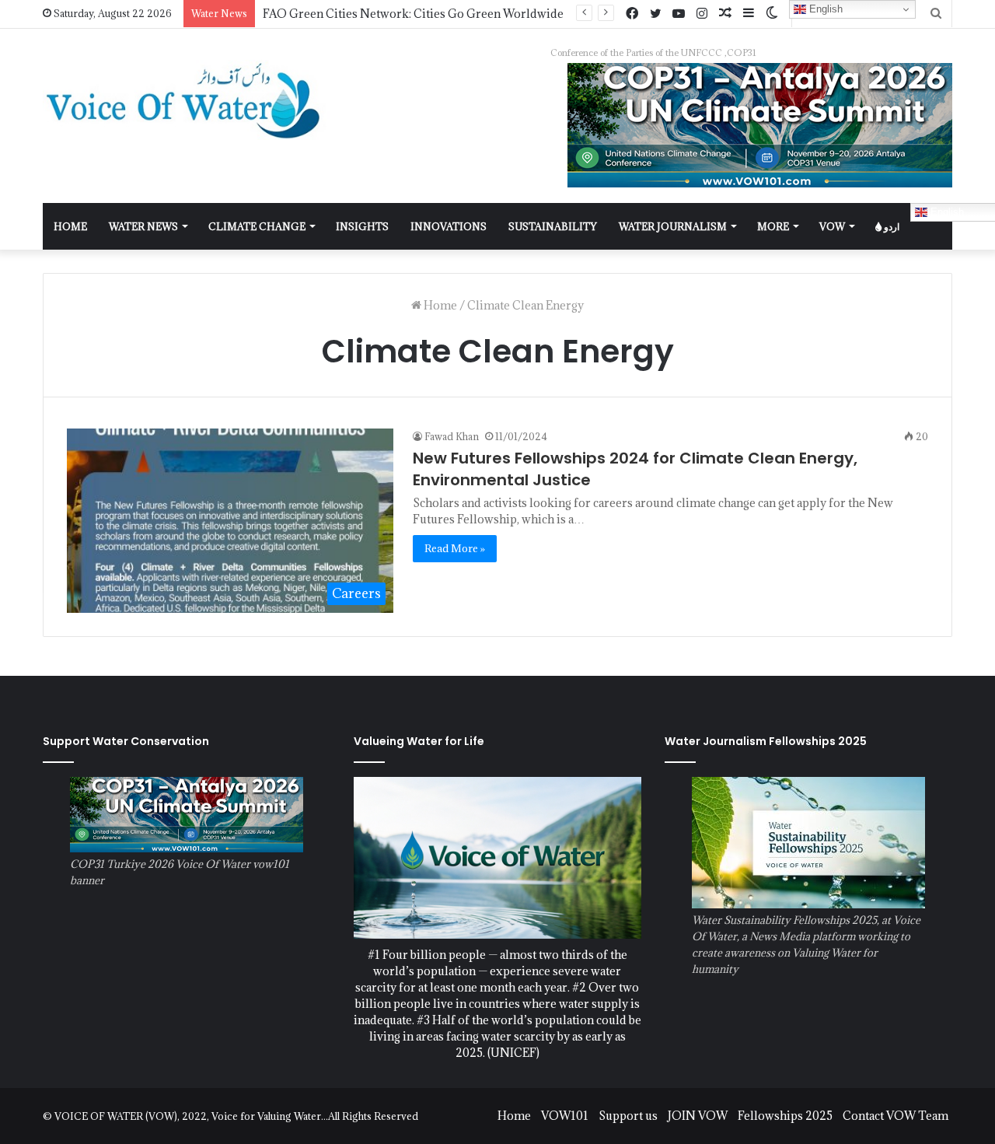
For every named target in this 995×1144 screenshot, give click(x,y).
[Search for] (935, 13)
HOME (70, 226)
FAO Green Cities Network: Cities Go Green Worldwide (413, 13)
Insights (362, 226)
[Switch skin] (772, 13)
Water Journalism (673, 226)
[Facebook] (632, 14)
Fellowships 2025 (785, 1115)
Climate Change (256, 226)
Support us (628, 1115)
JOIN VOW (698, 1115)
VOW (832, 226)
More (773, 226)
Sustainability (552, 226)
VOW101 (564, 1115)
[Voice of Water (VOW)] (186, 100)
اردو (890, 226)
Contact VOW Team (895, 1115)
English (824, 9)
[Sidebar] (748, 13)
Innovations (448, 226)
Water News (143, 226)
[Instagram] (702, 14)
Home (439, 305)
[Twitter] (655, 14)
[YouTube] (678, 14)
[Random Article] (725, 13)
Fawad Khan (451, 436)
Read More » (454, 548)
